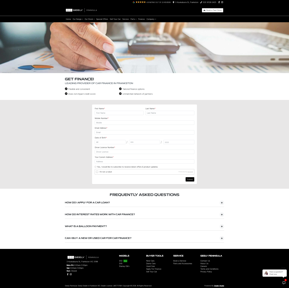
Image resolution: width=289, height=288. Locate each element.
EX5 (120, 263)
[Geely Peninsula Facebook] (219, 2)
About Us (204, 263)
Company (150, 19)
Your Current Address (104, 157)
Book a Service (179, 261)
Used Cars (150, 266)
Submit (190, 179)
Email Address (101, 128)
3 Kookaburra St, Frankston (186, 2)
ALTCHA (190, 172)
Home (68, 19)
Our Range (77, 19)
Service (125, 19)
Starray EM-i (124, 266)
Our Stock (89, 19)
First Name (100, 108)
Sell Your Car (115, 19)
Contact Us (205, 261)
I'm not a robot (106, 172)
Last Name (150, 108)
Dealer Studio (219, 286)
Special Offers (102, 19)
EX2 (120, 261)
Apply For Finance (153, 269)
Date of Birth (101, 138)
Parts (133, 19)
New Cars (150, 261)
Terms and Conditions (209, 269)
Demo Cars (151, 263)
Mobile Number (102, 118)
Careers (203, 266)
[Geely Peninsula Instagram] (222, 2)
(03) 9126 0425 (209, 2)
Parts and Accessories (182, 263)
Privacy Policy (206, 271)
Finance (141, 19)
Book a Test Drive (214, 10)
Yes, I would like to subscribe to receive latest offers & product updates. (127, 167)
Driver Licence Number (105, 147)
